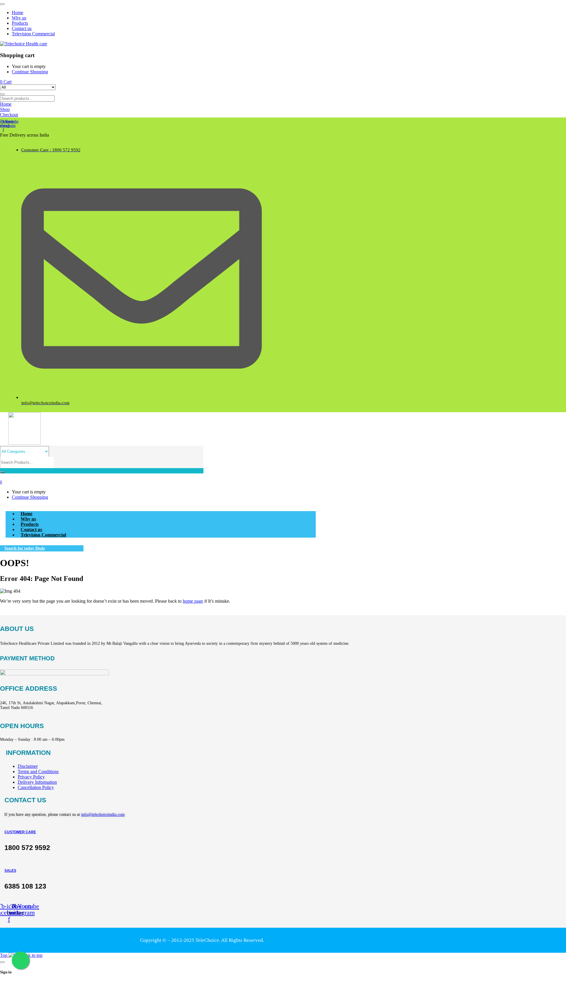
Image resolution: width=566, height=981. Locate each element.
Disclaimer (28, 766)
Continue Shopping (30, 71)
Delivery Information (37, 782)
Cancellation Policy (36, 787)
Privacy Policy (31, 776)
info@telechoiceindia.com (103, 814)
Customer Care (20, 832)
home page (193, 601)
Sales (10, 871)
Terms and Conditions (38, 771)
